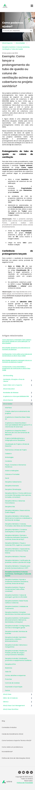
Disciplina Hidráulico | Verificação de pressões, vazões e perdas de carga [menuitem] (17, 561)
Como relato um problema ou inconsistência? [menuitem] (12, 749)
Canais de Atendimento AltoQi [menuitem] (12, 734)
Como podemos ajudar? (12, 24)
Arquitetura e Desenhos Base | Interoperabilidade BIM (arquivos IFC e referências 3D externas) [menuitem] (18, 425)
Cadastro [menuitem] (8, 454)
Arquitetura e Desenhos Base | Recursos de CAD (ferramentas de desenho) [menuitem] (17, 433)
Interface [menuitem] (8, 408)
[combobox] (15, 30)
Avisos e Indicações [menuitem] (12, 471)
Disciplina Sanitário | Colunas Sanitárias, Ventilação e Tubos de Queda (16, 48)
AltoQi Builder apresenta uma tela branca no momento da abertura (16, 348)
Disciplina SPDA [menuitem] (10, 664)
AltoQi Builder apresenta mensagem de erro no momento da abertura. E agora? (17, 361)
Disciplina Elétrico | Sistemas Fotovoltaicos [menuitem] (15, 502)
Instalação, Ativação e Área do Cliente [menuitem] (13, 380)
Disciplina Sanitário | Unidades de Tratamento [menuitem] (16, 607)
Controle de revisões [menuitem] (12, 683)
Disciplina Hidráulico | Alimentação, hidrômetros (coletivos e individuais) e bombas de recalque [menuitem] (18, 518)
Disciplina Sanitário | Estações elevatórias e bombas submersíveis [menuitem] (17, 613)
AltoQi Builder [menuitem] (7, 404)
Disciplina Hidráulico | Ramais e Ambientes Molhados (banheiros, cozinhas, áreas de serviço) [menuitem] (16, 537)
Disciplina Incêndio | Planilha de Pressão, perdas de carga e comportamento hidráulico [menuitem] (16, 653)
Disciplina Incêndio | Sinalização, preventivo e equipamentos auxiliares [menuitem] (18, 659)
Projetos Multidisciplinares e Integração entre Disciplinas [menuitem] (15, 439)
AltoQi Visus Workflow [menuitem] (10, 709)
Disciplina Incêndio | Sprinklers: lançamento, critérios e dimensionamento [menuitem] (15, 639)
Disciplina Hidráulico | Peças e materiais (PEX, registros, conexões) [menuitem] (17, 544)
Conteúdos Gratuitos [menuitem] (9, 727)
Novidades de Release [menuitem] (10, 393)
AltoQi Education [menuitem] (9, 389)
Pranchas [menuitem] (8, 679)
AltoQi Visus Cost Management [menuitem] (14, 706)
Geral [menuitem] (7, 478)
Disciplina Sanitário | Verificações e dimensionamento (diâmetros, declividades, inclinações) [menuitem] (17, 620)
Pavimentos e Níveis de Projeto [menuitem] (16, 450)
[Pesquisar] (31, 30)
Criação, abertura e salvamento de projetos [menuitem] (17, 412)
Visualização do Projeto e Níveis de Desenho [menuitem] (17, 445)
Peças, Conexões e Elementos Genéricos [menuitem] (15, 466)
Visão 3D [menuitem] (8, 672)
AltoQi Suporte (7, 43)
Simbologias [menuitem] (9, 457)
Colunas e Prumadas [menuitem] (12, 474)
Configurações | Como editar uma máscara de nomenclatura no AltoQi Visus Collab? (17, 355)
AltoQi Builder (20, 43)
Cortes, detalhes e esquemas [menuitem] (15, 675)
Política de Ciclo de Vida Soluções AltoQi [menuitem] (16, 758)
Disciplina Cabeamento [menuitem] (13, 482)
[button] (31, 379)
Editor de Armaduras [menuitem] (10, 698)
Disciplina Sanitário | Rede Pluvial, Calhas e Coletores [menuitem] (16, 602)
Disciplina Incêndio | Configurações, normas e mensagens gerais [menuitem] (17, 627)
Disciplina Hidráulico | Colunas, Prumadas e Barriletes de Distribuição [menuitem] (18, 525)
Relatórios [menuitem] (8, 668)
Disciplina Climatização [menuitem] (13, 489)
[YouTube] (23, 772)
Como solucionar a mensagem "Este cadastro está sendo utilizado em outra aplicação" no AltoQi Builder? (16, 341)
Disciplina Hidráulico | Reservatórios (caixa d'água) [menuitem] (17, 511)
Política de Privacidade (25, 783)
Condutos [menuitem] (8, 461)
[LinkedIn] (31, 772)
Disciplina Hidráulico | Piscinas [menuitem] (15, 557)
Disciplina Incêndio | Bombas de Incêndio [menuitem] (16, 632)
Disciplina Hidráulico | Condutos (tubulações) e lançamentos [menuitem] (16, 531)
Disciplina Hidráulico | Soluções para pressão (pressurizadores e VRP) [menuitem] (17, 567)
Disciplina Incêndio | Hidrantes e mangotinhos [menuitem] (16, 646)
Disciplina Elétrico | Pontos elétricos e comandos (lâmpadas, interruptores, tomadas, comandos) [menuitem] (18, 495)
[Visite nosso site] (27, 772)
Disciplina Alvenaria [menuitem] (12, 486)
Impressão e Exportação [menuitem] (13, 687)
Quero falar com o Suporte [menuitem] (12, 385)
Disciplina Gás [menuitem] (10, 507)
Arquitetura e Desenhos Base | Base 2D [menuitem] (17, 418)
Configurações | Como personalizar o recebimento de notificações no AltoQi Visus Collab (16, 368)
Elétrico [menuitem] (5, 702)
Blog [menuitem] (3, 721)
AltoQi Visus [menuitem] (7, 694)
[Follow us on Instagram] (19, 772)
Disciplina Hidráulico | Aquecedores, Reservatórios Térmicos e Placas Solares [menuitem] (17, 551)
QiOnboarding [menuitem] (8, 376)
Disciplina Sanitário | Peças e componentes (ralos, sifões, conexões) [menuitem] (15, 589)
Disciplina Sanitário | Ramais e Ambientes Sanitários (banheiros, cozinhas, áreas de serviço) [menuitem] (16, 581)
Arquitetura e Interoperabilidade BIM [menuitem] (16, 396)
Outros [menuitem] (7, 690)
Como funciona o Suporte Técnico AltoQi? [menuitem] (16, 740)
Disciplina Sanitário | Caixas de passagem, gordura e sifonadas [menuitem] (16, 596)
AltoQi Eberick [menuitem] (8, 400)
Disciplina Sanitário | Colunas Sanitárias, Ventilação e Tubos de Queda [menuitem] (18, 574)
